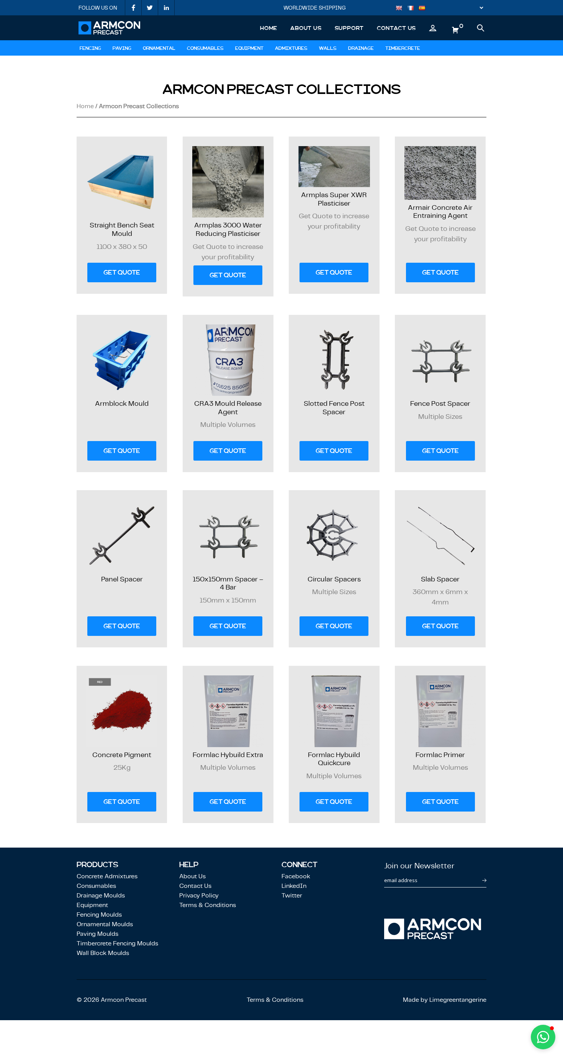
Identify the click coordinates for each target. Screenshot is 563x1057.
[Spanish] (424, 9)
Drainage (361, 48)
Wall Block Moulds (103, 953)
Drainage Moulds (101, 895)
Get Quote (121, 272)
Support (349, 28)
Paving (122, 48)
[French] (412, 9)
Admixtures (291, 48)
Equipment (249, 48)
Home (268, 28)
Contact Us (396, 28)
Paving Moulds (97, 934)
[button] (543, 1037)
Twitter (292, 895)
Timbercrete (402, 48)
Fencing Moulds (99, 914)
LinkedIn (294, 886)
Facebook (296, 876)
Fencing (90, 48)
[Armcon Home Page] (109, 28)
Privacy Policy (199, 895)
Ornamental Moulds (105, 924)
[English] (401, 9)
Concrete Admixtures (107, 876)
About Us (305, 28)
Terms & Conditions (207, 905)
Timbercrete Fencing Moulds (117, 943)
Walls (328, 48)
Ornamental (159, 48)
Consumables (205, 48)
